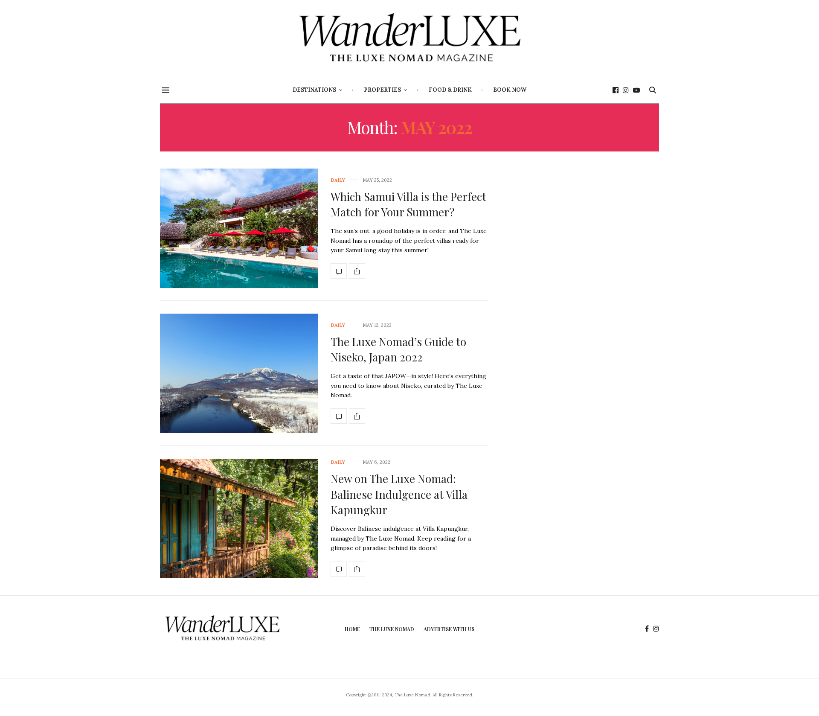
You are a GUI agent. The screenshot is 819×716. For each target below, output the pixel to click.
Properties (382, 89)
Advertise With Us (449, 629)
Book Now (509, 89)
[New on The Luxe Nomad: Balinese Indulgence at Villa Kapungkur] (239, 518)
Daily (338, 180)
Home (352, 629)
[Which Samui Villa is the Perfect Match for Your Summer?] (239, 228)
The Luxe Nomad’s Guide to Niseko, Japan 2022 (398, 349)
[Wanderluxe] (409, 38)
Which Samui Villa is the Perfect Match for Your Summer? (408, 204)
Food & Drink (450, 89)
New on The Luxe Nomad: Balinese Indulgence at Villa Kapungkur (399, 494)
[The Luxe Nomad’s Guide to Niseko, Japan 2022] (239, 373)
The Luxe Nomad (391, 629)
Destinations (314, 89)
